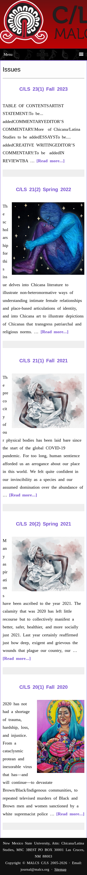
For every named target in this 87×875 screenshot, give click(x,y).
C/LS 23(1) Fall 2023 (43, 89)
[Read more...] (50, 160)
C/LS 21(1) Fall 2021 (43, 360)
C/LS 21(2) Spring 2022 (43, 189)
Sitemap (60, 869)
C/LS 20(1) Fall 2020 (43, 687)
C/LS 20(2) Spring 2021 (43, 524)
